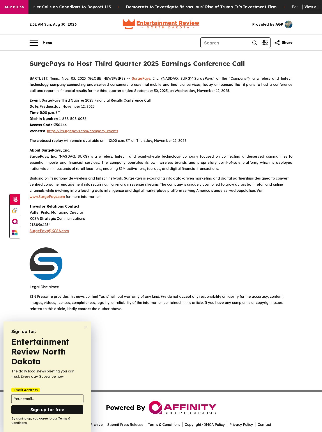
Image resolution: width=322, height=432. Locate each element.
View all (311, 7)
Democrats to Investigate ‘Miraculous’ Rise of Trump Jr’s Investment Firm (201, 6)
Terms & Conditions (164, 424)
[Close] (85, 327)
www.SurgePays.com (47, 196)
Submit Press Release (125, 424)
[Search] (254, 43)
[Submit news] (15, 199)
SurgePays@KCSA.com (49, 231)
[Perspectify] (15, 210)
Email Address (26, 390)
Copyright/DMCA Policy (205, 424)
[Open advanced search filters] (265, 43)
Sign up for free (47, 409)
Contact (264, 424)
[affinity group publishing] (15, 221)
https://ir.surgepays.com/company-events (82, 131)
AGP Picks (14, 7)
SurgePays (141, 78)
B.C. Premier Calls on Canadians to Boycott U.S (63, 6)
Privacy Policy (241, 424)
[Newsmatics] (15, 232)
